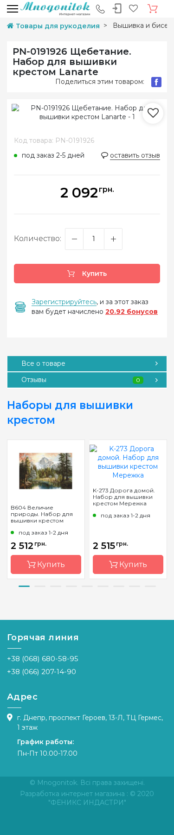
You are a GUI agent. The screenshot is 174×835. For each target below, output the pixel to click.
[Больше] (113, 239)
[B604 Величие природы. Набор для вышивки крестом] (45, 470)
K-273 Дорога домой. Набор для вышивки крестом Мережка (124, 497)
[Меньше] (74, 239)
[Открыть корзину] (152, 8)
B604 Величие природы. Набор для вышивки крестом (42, 514)
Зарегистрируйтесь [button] (64, 302)
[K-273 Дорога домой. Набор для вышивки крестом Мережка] (128, 462)
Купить (93, 273)
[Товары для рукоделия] (55, 8)
